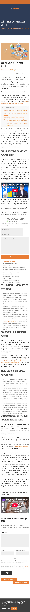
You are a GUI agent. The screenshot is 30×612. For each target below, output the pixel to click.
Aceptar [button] (14, 608)
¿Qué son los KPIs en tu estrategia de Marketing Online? (15, 111)
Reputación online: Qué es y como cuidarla (10, 579)
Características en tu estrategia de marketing (14, 117)
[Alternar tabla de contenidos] (25, 108)
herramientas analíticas (9, 321)
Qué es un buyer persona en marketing (21, 582)
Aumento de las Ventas (9, 261)
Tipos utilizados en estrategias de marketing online (15, 119)
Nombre (3, 550)
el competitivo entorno (21, 446)
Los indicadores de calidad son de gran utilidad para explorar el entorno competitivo (17, 121)
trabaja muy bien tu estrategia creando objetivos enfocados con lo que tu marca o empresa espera (15, 360)
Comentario (4, 532)
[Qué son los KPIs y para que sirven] (15, 51)
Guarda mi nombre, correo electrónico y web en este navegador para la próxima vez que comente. (14, 561)
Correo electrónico (21, 550)
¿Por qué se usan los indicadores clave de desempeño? (15, 114)
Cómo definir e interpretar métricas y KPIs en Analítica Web (17, 124)
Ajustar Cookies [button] (6, 608)
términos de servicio (15, 568)
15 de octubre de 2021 (7, 70)
